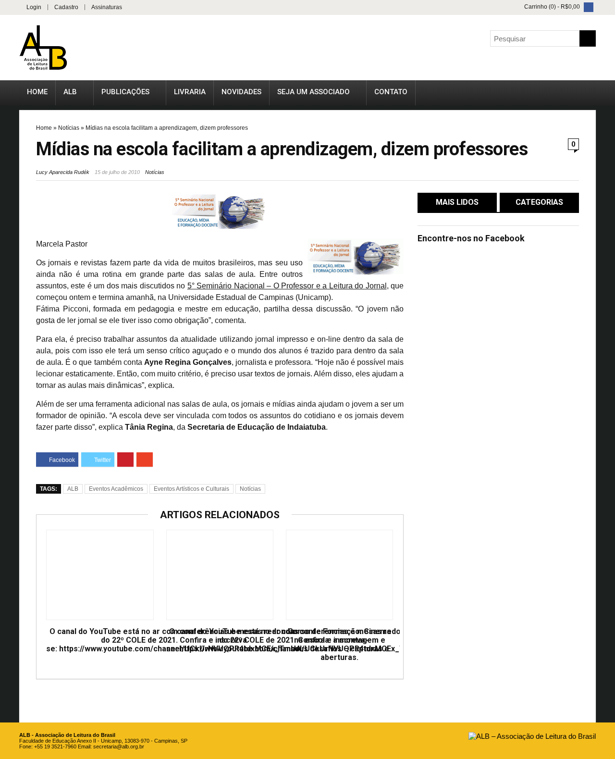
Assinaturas (106, 7)
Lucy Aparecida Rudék (62, 172)
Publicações (125, 91)
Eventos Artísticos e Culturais (191, 488)
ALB (70, 91)
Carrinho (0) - (551, 6)
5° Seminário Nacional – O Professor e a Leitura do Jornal (287, 286)
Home (37, 91)
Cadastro (66, 7)
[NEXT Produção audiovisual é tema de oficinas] (605, 356)
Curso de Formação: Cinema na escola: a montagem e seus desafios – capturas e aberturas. (339, 644)
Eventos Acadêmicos (116, 488)
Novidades (241, 91)
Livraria (190, 91)
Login (33, 7)
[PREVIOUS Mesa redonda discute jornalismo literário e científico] (9, 356)
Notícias (68, 127)
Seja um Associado (313, 91)
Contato (390, 91)
